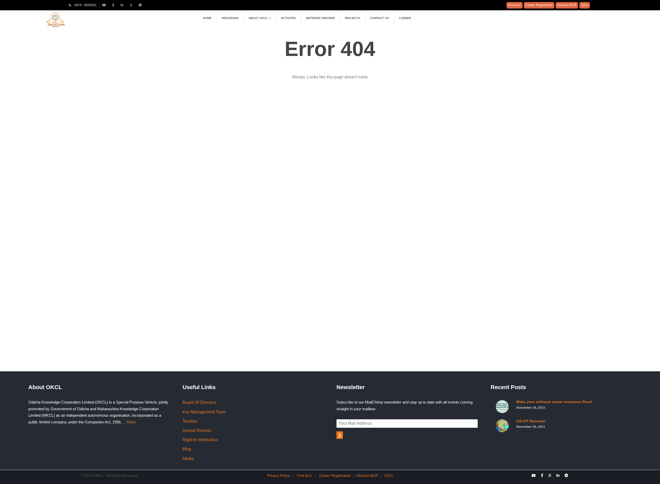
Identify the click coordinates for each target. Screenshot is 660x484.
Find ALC (514, 5)
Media (188, 458)
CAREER (405, 18)
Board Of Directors (199, 402)
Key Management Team (204, 412)
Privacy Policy (278, 475)
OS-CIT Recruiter (531, 424)
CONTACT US (379, 18)
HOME (207, 18)
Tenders (190, 421)
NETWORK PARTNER (320, 18)
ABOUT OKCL (258, 18)
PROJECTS (352, 18)
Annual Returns (197, 430)
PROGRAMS (230, 18)
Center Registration (539, 5)
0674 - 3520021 (84, 5)
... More (129, 422)
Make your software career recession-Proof (554, 404)
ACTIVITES (288, 18)
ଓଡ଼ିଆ (584, 5)
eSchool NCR (566, 5)
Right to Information (200, 440)
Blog (187, 449)
